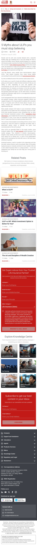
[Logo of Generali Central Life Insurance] (4, 2)
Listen (22, 52)
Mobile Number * (6, 289)
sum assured (20, 131)
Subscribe (18, 422)
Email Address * (6, 413)
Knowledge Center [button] (9, 454)
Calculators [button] (7, 440)
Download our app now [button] (8, 496)
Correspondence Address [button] (12, 467)
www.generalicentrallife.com (25, 533)
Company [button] (7, 433)
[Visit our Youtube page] (5, 492)
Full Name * (5, 282)
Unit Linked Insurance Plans (17, 64)
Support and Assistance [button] (11, 436)
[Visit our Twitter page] (9, 492)
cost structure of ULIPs (29, 76)
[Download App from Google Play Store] (7, 500)
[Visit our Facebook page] (12, 492)
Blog (7, 9)
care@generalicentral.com (11, 515)
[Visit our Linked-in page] (2, 492)
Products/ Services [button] (9, 447)
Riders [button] (6, 450)
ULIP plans (4, 70)
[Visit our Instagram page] (16, 492)
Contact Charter (24, 319)
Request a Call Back (18, 329)
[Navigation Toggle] (35, 2)
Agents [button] (6, 443)
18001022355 (8, 510)
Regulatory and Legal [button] (10, 457)
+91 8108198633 (9, 512)
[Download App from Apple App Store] (20, 500)
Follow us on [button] (5, 489)
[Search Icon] (31, 2)
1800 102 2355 (10, 533)
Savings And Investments (16, 9)
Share (18, 52)
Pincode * (4, 296)
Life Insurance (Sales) (9, 307)
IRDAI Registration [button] (9, 479)
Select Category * (6, 304)
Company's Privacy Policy (11, 319)
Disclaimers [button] (7, 461)
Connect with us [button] (7, 507)
